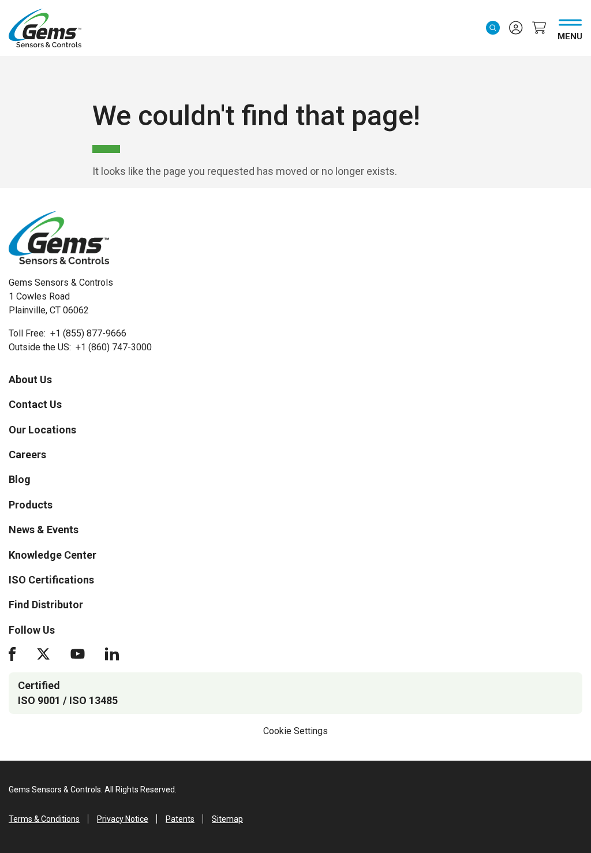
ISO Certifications (51, 580)
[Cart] (539, 28)
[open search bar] (493, 28)
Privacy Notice (122, 819)
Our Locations (42, 430)
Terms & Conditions (44, 819)
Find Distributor (46, 604)
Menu (570, 34)
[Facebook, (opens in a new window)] (12, 654)
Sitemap (227, 819)
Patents (180, 819)
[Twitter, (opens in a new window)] (43, 654)
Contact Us (35, 404)
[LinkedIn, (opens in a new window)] (112, 654)
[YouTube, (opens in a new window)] (78, 654)
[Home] (59, 237)
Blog (20, 479)
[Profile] (516, 28)
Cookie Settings (295, 730)
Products (31, 505)
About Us (30, 379)
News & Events (43, 529)
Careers (27, 454)
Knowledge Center (52, 555)
